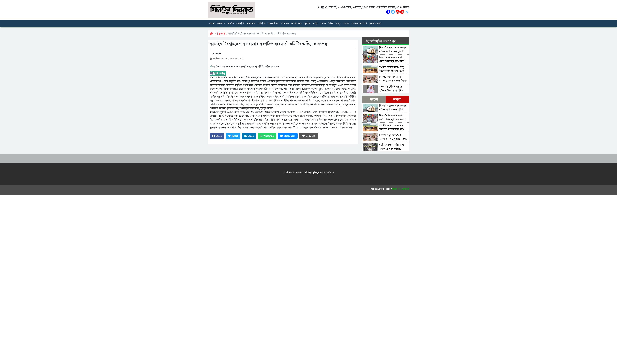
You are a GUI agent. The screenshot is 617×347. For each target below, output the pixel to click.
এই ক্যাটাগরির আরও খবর (380, 41)
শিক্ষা (330, 23)
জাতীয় (231, 23)
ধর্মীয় (315, 23)
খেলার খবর (296, 23)
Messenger (289, 136)
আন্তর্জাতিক (273, 23)
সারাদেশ (251, 23)
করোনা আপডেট (359, 23)
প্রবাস (323, 23)
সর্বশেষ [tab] (374, 99)
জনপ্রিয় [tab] (397, 99)
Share (219, 136)
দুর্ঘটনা (307, 23)
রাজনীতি (240, 23)
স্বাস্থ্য (338, 23)
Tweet (235, 136)
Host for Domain (400, 188)
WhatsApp (268, 136)
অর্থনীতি (261, 23)
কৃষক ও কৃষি (375, 23)
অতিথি (346, 23)
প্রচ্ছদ (212, 23)
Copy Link (311, 136)
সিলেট (220, 23)
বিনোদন (285, 23)
